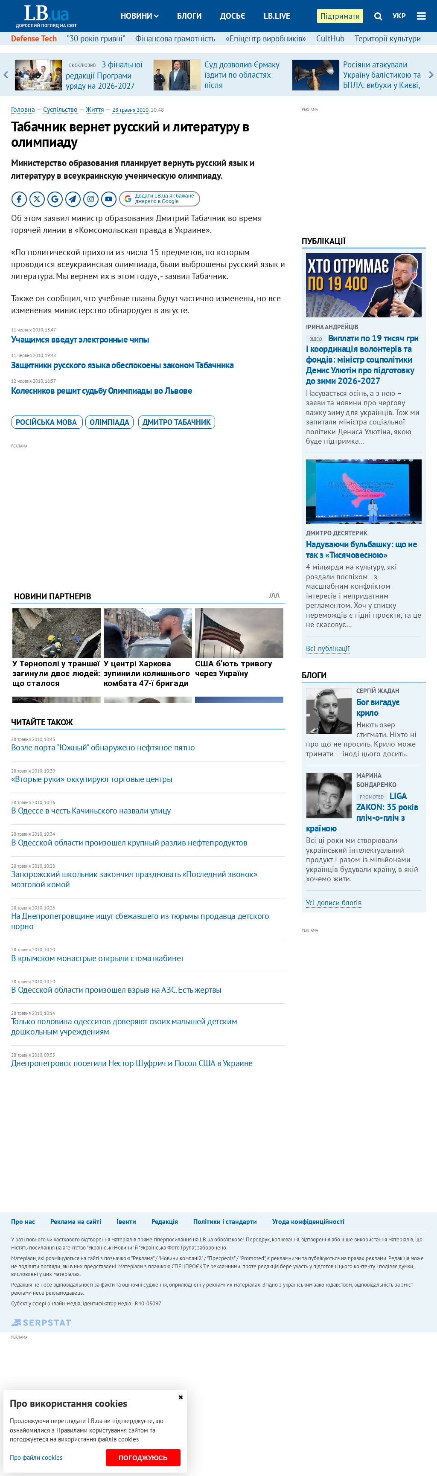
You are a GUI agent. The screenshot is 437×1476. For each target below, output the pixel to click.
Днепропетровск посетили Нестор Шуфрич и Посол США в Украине (132, 1063)
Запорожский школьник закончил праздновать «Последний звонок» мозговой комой (134, 879)
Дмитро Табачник (177, 422)
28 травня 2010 (130, 109)
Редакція (164, 1221)
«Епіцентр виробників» (266, 38)
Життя (95, 109)
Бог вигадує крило (378, 707)
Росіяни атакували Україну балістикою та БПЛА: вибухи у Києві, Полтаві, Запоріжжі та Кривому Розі (382, 84)
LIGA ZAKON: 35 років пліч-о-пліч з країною (362, 812)
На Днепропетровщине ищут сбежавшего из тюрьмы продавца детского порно (140, 921)
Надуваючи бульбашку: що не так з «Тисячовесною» (361, 549)
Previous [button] (5, 74)
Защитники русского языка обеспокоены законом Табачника (122, 365)
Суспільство (60, 109)
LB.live (277, 16)
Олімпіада (109, 422)
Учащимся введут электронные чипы (80, 339)
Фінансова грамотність (175, 38)
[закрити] (180, 1397)
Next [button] (431, 74)
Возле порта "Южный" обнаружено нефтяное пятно (103, 747)
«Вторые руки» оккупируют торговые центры (91, 778)
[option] (80, 74)
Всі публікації (328, 648)
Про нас (23, 1221)
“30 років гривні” (96, 38)
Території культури (388, 38)
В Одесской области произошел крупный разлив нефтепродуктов (129, 842)
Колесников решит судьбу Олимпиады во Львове (101, 390)
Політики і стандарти (225, 1221)
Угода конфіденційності (308, 1221)
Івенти (126, 1221)
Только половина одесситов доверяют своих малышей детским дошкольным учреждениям (124, 1026)
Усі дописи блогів (333, 902)
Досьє (232, 16)
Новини (136, 16)
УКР (399, 15)
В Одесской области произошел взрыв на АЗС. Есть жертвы (116, 989)
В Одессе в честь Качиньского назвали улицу (91, 810)
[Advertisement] (148, 511)
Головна (23, 109)
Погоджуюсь (143, 1457)
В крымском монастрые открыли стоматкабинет (97, 958)
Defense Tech (34, 38)
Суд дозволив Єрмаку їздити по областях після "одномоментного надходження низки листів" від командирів (243, 90)
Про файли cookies (36, 1457)
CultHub (330, 38)
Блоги (189, 16)
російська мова (47, 422)
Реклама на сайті (75, 1221)
